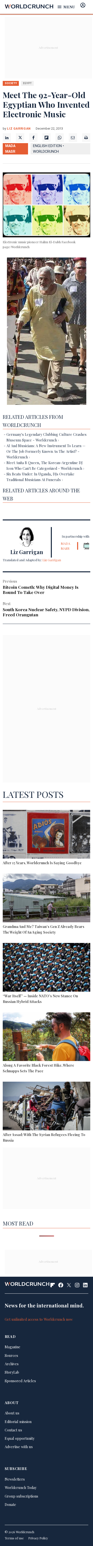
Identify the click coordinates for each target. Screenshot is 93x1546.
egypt (27, 83)
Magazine (12, 1346)
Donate (10, 1504)
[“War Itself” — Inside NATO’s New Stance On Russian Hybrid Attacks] (46, 968)
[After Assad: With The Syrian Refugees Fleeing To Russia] (46, 1107)
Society (11, 83)
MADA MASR (10, 149)
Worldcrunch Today (20, 1487)
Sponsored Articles (20, 1380)
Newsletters (15, 1479)
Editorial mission (18, 1421)
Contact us (13, 1429)
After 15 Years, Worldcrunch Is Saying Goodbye (42, 862)
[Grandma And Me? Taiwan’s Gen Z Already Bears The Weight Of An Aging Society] (46, 899)
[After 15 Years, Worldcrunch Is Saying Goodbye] (46, 835)
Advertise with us (19, 1446)
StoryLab (12, 1372)
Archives (12, 1363)
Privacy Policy (38, 1538)
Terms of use (14, 1538)
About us (12, 1412)
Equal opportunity (19, 1438)
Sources (11, 1355)
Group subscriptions (21, 1496)
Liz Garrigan (19, 128)
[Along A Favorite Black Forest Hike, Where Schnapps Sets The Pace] (46, 1037)
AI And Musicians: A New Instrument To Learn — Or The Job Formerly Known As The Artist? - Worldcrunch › (45, 451)
